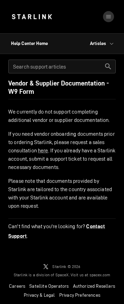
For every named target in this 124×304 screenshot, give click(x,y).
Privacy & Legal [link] (39, 295)
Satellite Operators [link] (49, 286)
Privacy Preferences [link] (79, 295)
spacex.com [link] (100, 274)
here (43, 150)
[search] (108, 66)
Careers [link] (17, 286)
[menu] (108, 16)
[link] (32, 16)
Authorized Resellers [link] (94, 286)
